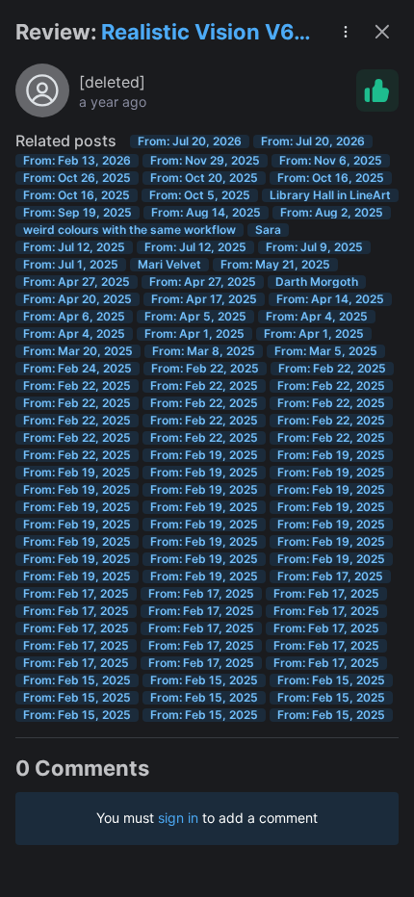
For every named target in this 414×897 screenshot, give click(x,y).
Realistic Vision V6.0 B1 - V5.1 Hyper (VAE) (207, 33)
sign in (178, 817)
